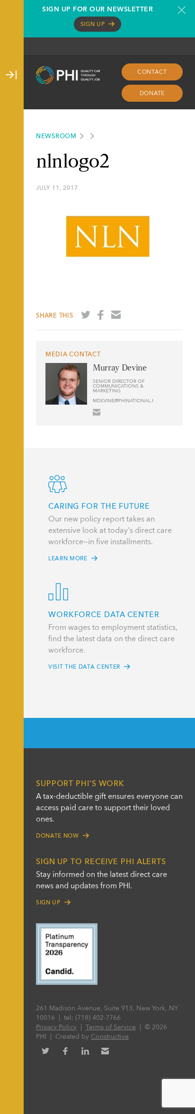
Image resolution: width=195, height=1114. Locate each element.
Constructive (110, 1037)
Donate (152, 94)
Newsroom (56, 136)
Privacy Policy (56, 1027)
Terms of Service (111, 1027)
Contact (152, 72)
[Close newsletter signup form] (181, 10)
